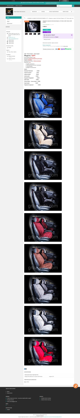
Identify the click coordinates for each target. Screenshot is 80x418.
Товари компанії (9, 393)
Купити (47, 29)
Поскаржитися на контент (48, 416)
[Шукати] (73, 6)
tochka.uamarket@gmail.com (13, 38)
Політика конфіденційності (57, 416)
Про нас (8, 19)
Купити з (44, 32)
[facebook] (24, 369)
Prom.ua (45, 414)
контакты (43, 11)
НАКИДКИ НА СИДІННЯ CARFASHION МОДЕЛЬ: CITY (37, 18)
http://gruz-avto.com (11, 37)
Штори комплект (9, 23)
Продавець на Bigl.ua (40, 415)
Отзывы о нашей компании (54, 11)
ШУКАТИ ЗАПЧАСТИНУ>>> (52, 3)
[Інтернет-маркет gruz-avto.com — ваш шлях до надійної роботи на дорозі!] (9, 11)
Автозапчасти (34, 11)
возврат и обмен (65, 11)
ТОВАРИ (8, 21)
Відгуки (8, 391)
